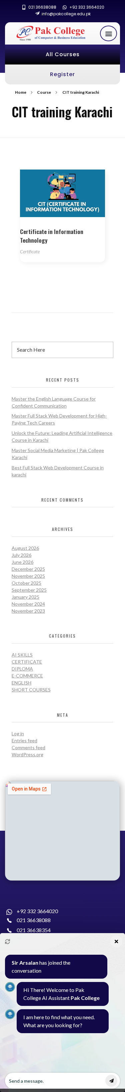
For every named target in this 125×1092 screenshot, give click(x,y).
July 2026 (21, 555)
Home (20, 92)
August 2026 (25, 548)
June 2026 (22, 562)
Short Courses (31, 689)
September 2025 (29, 590)
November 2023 (28, 611)
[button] (108, 33)
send (111, 1081)
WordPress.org (27, 754)
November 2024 (28, 604)
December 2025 (28, 569)
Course (44, 92)
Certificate (30, 251)
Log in (18, 733)
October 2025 (26, 583)
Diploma (22, 668)
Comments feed (28, 747)
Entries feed (24, 740)
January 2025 (25, 597)
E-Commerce (27, 675)
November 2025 (28, 576)
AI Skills (22, 655)
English (21, 682)
